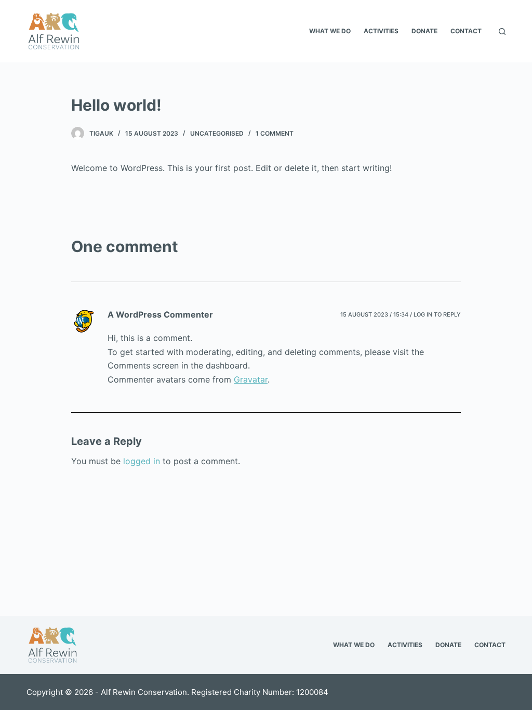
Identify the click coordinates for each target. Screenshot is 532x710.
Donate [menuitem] (424, 31)
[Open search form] (502, 31)
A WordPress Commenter (160, 314)
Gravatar (251, 379)
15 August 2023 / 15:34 (374, 314)
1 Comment (275, 133)
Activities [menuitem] (381, 31)
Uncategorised (217, 133)
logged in (141, 461)
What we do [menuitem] (330, 31)
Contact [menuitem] (466, 31)
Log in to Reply (437, 314)
